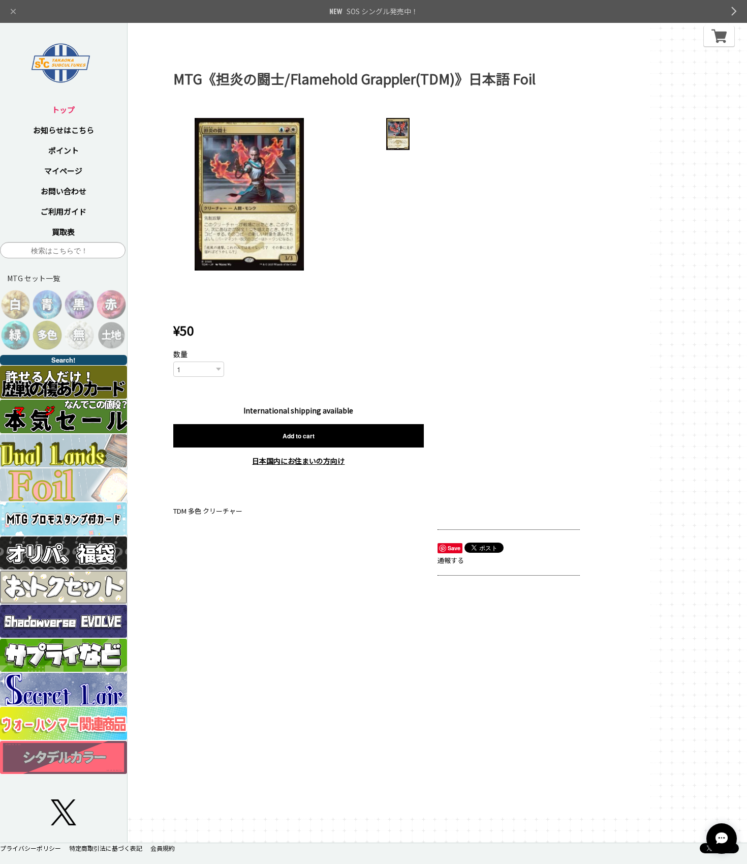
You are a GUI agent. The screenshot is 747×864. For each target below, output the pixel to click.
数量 (180, 353)
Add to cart (299, 435)
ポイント (63, 150)
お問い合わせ (63, 191)
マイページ (63, 170)
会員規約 (162, 848)
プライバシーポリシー (30, 848)
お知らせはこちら (63, 130)
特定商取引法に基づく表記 (105, 848)
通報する (451, 560)
